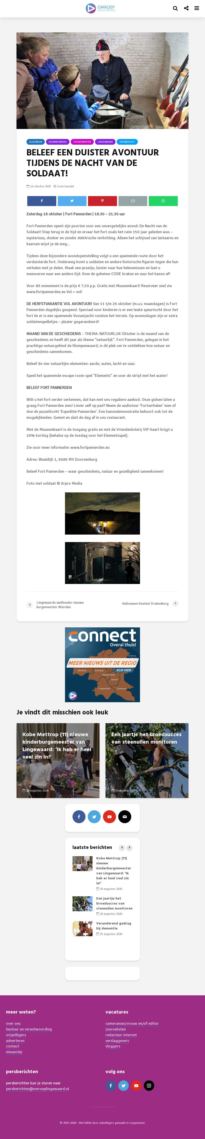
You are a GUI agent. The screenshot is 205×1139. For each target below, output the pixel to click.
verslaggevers (117, 1040)
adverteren (15, 1040)
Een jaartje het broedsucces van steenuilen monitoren (147, 738)
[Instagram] (149, 1085)
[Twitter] (94, 816)
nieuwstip (14, 1051)
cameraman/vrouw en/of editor (132, 1023)
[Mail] (124, 816)
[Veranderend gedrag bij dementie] (82, 929)
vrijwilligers (16, 1034)
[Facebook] (79, 816)
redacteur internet (121, 1034)
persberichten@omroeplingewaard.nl (37, 1088)
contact (12, 1046)
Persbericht (127, 141)
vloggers (113, 1046)
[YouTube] (109, 816)
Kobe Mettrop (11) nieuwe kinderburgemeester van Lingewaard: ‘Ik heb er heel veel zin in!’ (56, 746)
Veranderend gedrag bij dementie (113, 926)
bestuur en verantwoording (29, 1029)
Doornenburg (58, 141)
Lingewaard (105, 141)
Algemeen (35, 141)
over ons (13, 1023)
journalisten (116, 1029)
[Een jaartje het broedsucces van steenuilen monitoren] (147, 760)
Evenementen (82, 141)
